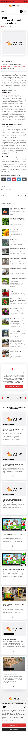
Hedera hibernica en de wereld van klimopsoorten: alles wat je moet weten (17, 220)
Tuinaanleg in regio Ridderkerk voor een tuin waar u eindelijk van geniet (18, 300)
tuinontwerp (7, 95)
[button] (25, 707)
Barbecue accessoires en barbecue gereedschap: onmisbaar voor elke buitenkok (17, 351)
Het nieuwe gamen (9, 639)
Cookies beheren (14, 729)
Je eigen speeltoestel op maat (13, 534)
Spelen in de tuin (8, 27)
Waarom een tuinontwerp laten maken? (13, 66)
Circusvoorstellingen (10, 674)
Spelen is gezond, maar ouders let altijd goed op (13, 465)
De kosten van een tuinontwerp (11, 64)
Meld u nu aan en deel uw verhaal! (14, 373)
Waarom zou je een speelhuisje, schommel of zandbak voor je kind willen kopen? (13, 501)
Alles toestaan (14, 725)
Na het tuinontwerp (8, 68)
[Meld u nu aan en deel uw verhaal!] (14, 368)
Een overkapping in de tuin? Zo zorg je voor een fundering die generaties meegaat (17, 320)
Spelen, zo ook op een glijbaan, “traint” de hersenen (13, 430)
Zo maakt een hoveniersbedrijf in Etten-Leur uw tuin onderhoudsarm (18, 280)
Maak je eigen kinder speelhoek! (13, 569)
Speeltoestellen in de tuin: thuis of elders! (13, 605)
